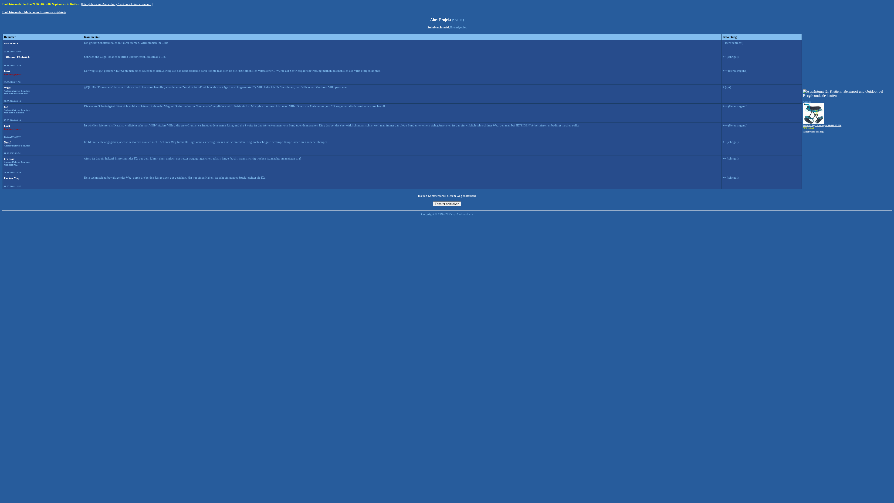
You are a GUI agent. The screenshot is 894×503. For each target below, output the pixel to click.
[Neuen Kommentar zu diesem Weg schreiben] (447, 195)
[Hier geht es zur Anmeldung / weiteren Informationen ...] (116, 4)
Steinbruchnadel (438, 27)
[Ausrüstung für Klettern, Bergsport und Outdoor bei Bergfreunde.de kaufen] (847, 96)
